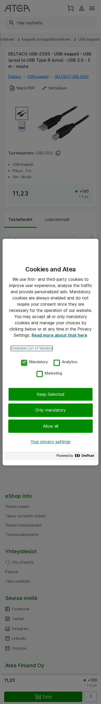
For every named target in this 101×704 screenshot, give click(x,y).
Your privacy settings (50, 441)
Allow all (50, 426)
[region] (50, 352)
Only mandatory (50, 410)
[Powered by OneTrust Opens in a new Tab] (76, 457)
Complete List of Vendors (32, 348)
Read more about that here (59, 335)
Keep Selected (50, 394)
